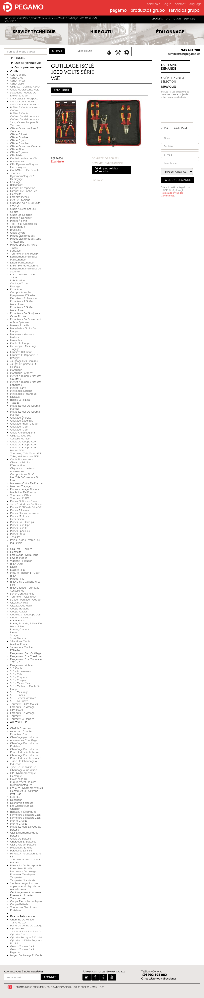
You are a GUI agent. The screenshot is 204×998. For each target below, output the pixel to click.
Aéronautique (18, 74)
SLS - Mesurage (19, 692)
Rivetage (15, 286)
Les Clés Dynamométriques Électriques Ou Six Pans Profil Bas (26, 790)
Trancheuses (17, 898)
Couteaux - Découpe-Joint (26, 614)
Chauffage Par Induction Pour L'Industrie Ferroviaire (25, 757)
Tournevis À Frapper (22, 718)
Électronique (17, 226)
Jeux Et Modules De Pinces (26, 504)
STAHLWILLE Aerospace (24, 98)
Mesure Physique (20, 199)
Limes (13, 632)
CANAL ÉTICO (97, 987)
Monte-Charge (18, 820)
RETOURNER (61, 90)
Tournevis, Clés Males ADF (25, 453)
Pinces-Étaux (17, 534)
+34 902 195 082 (154, 975)
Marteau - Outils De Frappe (26, 483)
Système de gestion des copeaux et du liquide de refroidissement (25, 886)
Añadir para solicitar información (106, 170)
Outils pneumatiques (29, 67)
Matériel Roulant (19, 644)
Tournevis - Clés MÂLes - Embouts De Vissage (25, 705)
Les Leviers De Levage (23, 871)
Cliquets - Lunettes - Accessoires (22, 470)
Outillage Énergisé (20, 417)
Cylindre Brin (17, 928)
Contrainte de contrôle (23, 158)
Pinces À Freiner (19, 510)
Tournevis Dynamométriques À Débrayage (22, 176)
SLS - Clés (16, 674)
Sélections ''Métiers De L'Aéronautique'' (23, 94)
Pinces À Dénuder (20, 217)
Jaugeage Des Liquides (24, 361)
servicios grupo (184, 10)
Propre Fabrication (22, 916)
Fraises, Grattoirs (19, 629)
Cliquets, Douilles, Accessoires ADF (20, 437)
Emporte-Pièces (19, 196)
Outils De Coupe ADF (23, 441)
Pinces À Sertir (18, 220)
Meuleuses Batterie (21, 847)
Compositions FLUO (22, 474)
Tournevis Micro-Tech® (24, 253)
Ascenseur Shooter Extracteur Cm (21, 733)
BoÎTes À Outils (19, 113)
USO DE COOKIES (81, 987)
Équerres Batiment (21, 352)
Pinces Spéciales (20, 531)
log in (167, 4)
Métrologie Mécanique (23, 393)
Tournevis (16, 715)
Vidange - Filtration (21, 560)
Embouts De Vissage (22, 712)
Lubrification (17, 280)
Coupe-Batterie (19, 904)
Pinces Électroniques (22, 235)
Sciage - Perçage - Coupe (25, 599)
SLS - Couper (18, 680)
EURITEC (15, 796)
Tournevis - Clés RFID (23, 596)
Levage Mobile (18, 557)
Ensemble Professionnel (24, 265)
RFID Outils (17, 563)
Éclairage (15, 182)
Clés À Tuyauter (19, 152)
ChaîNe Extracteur (20, 728)
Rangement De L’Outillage (25, 653)
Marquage (16, 369)
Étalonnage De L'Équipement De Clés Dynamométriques (23, 781)
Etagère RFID (17, 569)
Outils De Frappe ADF (23, 444)
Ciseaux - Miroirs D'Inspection (20, 464)
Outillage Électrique (21, 420)
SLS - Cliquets (18, 677)
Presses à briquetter (21, 895)
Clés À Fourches (19, 143)
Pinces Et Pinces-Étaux (23, 501)
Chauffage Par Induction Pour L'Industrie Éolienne (24, 751)
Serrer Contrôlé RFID (22, 593)
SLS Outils (16, 668)
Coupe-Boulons (19, 608)
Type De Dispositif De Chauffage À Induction (23, 769)
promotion (173, 18)
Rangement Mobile (21, 665)
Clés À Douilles (19, 137)
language (195, 4)
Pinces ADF (17, 450)
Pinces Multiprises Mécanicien (20, 518)
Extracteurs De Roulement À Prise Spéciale (25, 321)
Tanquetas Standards (22, 880)
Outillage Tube (18, 283)
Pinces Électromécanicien (25, 513)
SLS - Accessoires (20, 671)
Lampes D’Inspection (22, 188)
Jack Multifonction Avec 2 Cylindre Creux (25, 933)
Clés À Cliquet (18, 134)
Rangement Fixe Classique (25, 656)
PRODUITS (18, 58)
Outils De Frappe (20, 343)
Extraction (16, 289)
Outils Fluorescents (21, 459)
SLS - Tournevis (19, 701)
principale (153, 4)
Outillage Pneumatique (23, 423)
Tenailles (15, 536)
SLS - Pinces (17, 695)
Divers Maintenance (21, 262)
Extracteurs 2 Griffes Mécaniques (21, 303)
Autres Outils (18, 722)
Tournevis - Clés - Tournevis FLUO (20, 497)
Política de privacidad (172, 192)
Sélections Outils (20, 641)
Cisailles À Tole (19, 602)
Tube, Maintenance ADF (24, 456)
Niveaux (15, 396)
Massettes (16, 340)
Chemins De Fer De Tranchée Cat (22, 921)
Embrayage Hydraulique (24, 554)
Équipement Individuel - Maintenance (24, 258)
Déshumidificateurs (21, 802)
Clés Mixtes (17, 155)
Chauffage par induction (24, 737)
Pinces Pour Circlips (22, 522)
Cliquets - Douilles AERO (25, 86)
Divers (13, 566)
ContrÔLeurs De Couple (24, 170)
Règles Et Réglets (20, 399)
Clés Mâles (16, 709)
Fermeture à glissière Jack (25, 814)
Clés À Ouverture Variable (25, 146)
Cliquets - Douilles (21, 548)
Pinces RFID (17, 578)
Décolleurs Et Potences (23, 298)
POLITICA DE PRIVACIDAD (59, 987)
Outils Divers (17, 232)
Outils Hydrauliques (28, 63)
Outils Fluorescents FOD (24, 89)
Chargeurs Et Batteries (23, 841)
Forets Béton (17, 620)
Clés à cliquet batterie (23, 844)
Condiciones (167, 195)
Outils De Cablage (21, 214)
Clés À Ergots (18, 140)
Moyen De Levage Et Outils (26, 955)
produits (157, 18)
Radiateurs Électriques (23, 811)
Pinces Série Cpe (20, 525)
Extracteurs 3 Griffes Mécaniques (21, 309)
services (189, 18)
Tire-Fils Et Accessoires (23, 223)
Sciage (14, 635)
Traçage (14, 402)
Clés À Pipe (17, 149)
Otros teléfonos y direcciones (158, 978)
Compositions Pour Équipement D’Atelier (22, 294)
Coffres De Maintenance (24, 116)
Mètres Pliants (18, 387)
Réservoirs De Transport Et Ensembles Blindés (25, 867)
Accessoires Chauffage (23, 740)
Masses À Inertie (19, 325)
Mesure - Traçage (20, 486)
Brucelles (15, 229)
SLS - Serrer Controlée (23, 698)
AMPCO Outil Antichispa (24, 104)
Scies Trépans (18, 638)
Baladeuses (17, 185)
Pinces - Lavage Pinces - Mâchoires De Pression (24, 491)
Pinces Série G (18, 528)
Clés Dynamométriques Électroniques (24, 166)
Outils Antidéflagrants (22, 432)
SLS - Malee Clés (20, 683)
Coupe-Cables (18, 611)
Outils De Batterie (20, 838)
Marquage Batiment (21, 372)
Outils (14, 71)
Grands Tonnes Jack (22, 946)
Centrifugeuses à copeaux (25, 892)
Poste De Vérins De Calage (26, 925)
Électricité (15, 193)
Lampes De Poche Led (23, 190)
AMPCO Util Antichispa (23, 101)
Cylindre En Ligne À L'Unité (26, 937)
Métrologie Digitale (21, 390)
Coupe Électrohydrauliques (26, 901)
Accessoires (17, 161)
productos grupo (147, 10)
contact (180, 4)
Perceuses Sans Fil (21, 850)
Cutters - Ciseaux (20, 617)
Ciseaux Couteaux (21, 605)
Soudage (15, 250)
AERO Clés (16, 77)
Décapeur (16, 799)
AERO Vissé (17, 83)
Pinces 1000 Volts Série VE (25, 507)
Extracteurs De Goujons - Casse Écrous (25, 315)
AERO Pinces (18, 80)
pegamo (118, 10)
